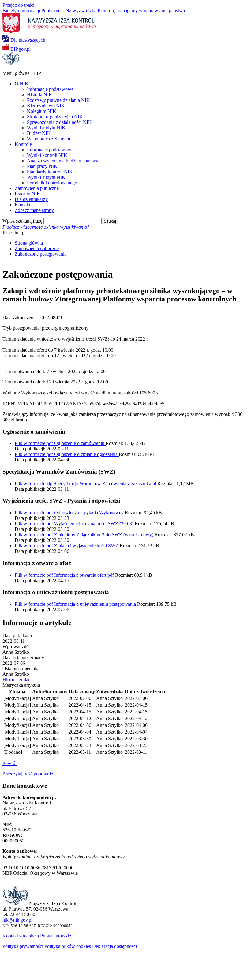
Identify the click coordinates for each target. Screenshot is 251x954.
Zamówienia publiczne (37, 188)
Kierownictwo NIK (46, 105)
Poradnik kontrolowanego (52, 182)
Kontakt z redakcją (20, 935)
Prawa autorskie (55, 935)
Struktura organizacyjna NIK (55, 116)
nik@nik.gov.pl (17, 920)
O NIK (21, 83)
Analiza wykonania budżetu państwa (62, 160)
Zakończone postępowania (40, 254)
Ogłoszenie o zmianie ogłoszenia (67, 454)
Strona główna (29, 243)
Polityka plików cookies (67, 946)
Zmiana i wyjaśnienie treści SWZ (67, 545)
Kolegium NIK (41, 111)
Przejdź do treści (18, 5)
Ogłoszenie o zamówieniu (60, 443)
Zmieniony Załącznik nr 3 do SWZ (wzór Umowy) (85, 534)
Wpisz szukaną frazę (22, 221)
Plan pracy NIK (42, 166)
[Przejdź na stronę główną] (10, 62)
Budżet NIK (39, 133)
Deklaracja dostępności (114, 946)
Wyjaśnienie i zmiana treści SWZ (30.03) (75, 523)
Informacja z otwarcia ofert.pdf (65, 575)
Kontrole (23, 144)
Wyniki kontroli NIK (47, 155)
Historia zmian (16, 679)
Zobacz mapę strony (34, 210)
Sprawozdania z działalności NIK (59, 122)
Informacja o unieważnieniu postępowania (76, 604)
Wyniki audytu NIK (46, 127)
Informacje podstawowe (50, 89)
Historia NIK (39, 94)
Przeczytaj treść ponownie (27, 773)
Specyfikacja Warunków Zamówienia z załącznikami (86, 483)
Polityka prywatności (22, 946)
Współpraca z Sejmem (48, 138)
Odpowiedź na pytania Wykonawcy (70, 512)
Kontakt (22, 204)
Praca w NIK (27, 193)
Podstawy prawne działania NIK (58, 100)
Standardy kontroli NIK (50, 171)
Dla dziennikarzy (31, 199)
